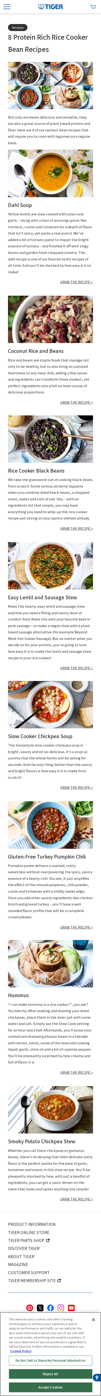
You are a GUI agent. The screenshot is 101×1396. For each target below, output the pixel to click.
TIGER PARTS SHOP (26, 1240)
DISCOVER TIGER (23, 1248)
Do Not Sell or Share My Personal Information (50, 1360)
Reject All (50, 1374)
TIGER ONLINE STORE (28, 1232)
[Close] (93, 1320)
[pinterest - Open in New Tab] (29, 1307)
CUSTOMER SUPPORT (29, 1272)
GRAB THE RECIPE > (76, 281)
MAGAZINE (18, 1264)
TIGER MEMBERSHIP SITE (32, 1280)
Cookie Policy (20, 1351)
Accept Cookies (50, 1387)
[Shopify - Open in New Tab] (93, 6)
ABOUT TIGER (21, 1256)
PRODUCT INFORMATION (32, 1224)
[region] (50, 1354)
